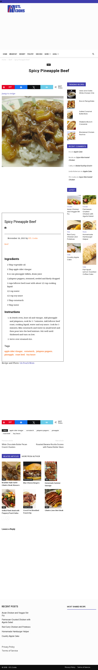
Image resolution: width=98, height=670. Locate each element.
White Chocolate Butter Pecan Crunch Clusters (14, 445)
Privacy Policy (8, 646)
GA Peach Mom (27, 363)
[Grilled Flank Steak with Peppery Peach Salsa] (11, 498)
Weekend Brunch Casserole (85, 123)
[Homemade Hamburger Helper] (89, 225)
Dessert (22, 54)
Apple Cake (78, 152)
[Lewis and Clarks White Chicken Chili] (72, 94)
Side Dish (39, 54)
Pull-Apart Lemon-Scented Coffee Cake (89, 271)
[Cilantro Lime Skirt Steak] (54, 498)
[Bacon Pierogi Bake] (72, 104)
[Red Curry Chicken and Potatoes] (74, 225)
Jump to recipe (8, 93)
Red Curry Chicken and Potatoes (72, 236)
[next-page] (7, 518)
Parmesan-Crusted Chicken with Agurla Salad (88, 212)
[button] (93, 54)
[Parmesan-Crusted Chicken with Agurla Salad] (89, 199)
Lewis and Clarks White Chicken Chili (86, 92)
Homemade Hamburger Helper (88, 236)
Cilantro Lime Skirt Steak (54, 510)
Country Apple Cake (73, 258)
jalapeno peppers (44, 351)
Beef (10, 60)
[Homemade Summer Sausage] (54, 471)
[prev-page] (3, 518)
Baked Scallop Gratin (83, 166)
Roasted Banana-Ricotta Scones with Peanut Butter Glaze (50, 445)
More (47, 54)
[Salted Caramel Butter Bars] (72, 114)
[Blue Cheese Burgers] (32, 471)
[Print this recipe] (5, 228)
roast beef (20, 355)
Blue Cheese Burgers (31, 483)
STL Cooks (33, 238)
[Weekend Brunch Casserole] (72, 125)
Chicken (69, 207)
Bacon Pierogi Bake (86, 101)
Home (5, 54)
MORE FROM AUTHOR (31, 456)
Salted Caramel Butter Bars (85, 112)
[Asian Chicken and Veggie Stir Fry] (74, 199)
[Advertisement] (49, 32)
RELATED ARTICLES (11, 456)
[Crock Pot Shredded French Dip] (32, 498)
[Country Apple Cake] (74, 247)
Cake (68, 255)
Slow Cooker (28, 507)
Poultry (30, 54)
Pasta (85, 232)
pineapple (9, 355)
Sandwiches (28, 480)
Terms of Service (10, 650)
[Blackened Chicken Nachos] (72, 135)
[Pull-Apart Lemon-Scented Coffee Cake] (89, 254)
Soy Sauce (30, 355)
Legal (55, 54)
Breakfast (13, 54)
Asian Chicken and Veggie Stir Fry (73, 211)
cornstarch (29, 351)
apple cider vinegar (13, 351)
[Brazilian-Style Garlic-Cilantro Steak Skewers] (11, 471)
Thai (68, 232)
